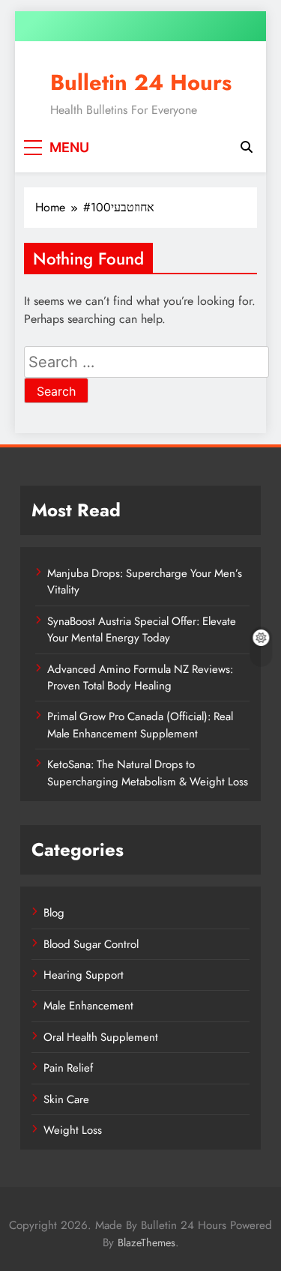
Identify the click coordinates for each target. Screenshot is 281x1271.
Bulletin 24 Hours (141, 82)
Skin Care (66, 1099)
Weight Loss (72, 1130)
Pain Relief (68, 1068)
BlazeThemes (146, 1242)
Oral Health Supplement (100, 1037)
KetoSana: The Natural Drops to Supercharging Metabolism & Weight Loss (147, 772)
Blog (53, 913)
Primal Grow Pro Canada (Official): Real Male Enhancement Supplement (140, 724)
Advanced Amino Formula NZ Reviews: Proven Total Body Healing (140, 677)
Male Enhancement (88, 1005)
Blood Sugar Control (91, 944)
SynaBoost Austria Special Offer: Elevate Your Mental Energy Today (141, 629)
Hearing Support (83, 975)
